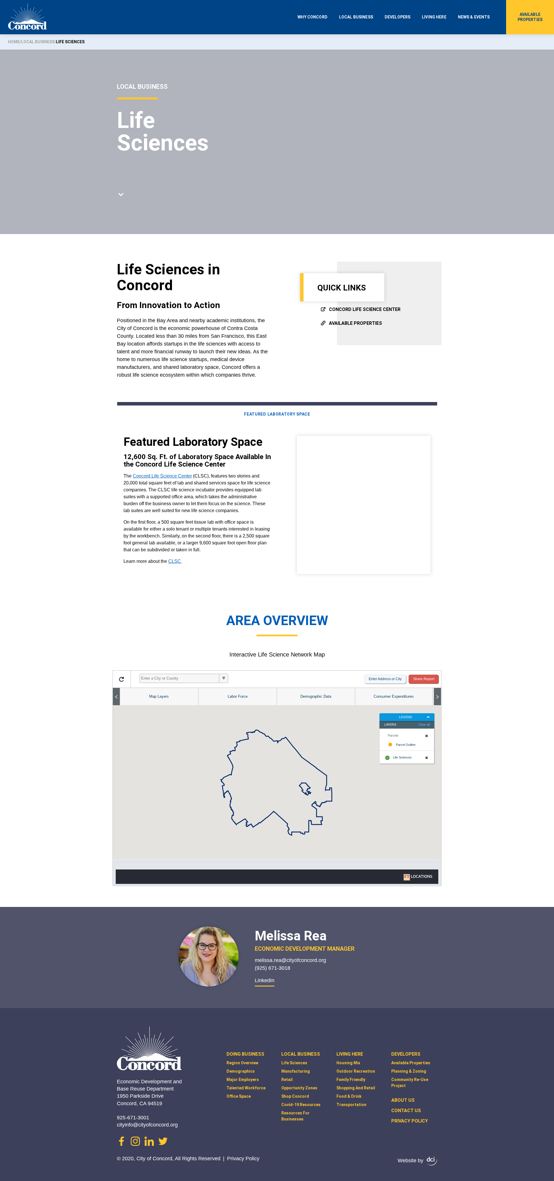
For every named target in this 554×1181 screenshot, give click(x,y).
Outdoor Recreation (355, 1071)
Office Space (239, 1096)
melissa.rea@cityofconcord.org (290, 960)
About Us (403, 1100)
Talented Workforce (246, 1088)
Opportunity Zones (299, 1088)
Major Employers (243, 1079)
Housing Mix (348, 1063)
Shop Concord (295, 1096)
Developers (397, 17)
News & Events (474, 17)
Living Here (434, 17)
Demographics (241, 1071)
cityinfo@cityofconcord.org (147, 1125)
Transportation (351, 1104)
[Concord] (27, 17)
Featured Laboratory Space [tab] (277, 414)
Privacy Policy (243, 1158)
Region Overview (242, 1063)
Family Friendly (350, 1079)
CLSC (175, 561)
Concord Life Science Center (364, 309)
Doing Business (245, 1054)
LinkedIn (264, 980)
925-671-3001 (133, 1117)
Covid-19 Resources (301, 1104)
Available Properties (530, 17)
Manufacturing (295, 1071)
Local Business (356, 17)
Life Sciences (294, 1063)
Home (14, 41)
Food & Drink (349, 1096)
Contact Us (406, 1110)
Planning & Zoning (408, 1071)
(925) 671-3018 (272, 968)
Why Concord (312, 17)
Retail (287, 1079)
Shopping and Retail (355, 1088)
